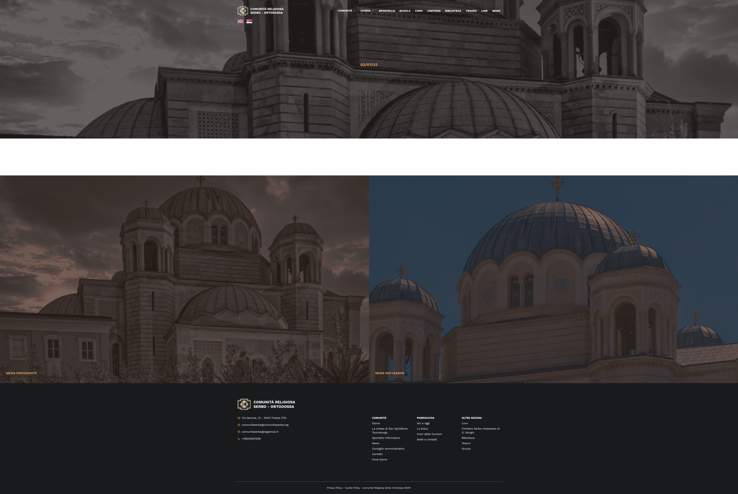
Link (484, 11)
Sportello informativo (386, 438)
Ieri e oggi (423, 423)
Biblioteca (453, 11)
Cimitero (433, 11)
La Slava (422, 428)
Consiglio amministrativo (388, 448)
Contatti (377, 454)
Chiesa (366, 10)
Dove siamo (379, 459)
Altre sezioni (472, 418)
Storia (376, 423)
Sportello (387, 11)
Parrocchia (425, 418)
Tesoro (471, 11)
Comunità (345, 10)
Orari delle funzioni (429, 434)
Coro (419, 11)
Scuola (405, 11)
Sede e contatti (427, 439)
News (496, 11)
